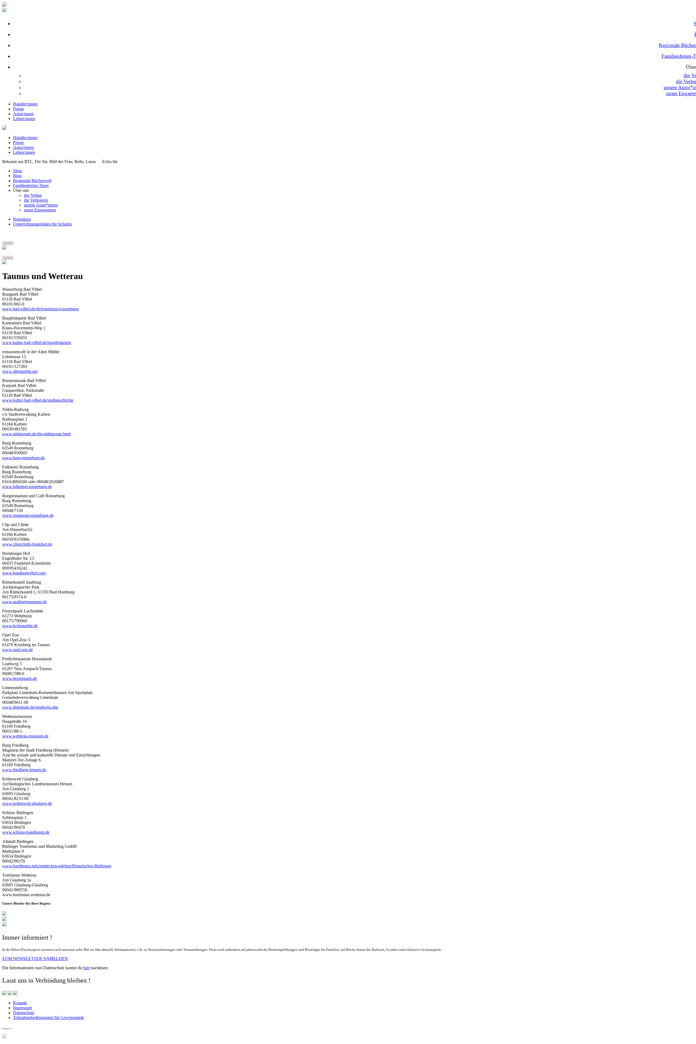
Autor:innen (23, 113)
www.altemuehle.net (20, 371)
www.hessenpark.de (19, 678)
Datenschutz (23, 1012)
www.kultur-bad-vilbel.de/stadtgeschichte (37, 400)
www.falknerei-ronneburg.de (27, 486)
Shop (17, 170)
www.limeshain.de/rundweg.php (30, 707)
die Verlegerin (36, 200)
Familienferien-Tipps (31, 185)
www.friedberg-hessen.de (24, 769)
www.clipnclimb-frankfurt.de (27, 544)
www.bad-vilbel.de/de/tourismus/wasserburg (40, 309)
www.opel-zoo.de (17, 649)
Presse (18, 109)
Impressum (22, 1007)
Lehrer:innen (24, 118)
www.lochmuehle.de (20, 625)
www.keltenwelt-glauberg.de (27, 803)
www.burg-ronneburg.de (23, 457)
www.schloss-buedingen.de (25, 832)
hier (86, 967)
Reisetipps (22, 219)
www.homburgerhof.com (24, 573)
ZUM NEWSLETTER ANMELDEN (35, 958)
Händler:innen (25, 104)
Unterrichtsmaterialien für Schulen (42, 224)
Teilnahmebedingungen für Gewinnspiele (48, 1017)
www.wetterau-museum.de (25, 736)
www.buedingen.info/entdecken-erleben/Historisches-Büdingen (56, 866)
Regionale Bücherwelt (32, 180)
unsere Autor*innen (41, 205)
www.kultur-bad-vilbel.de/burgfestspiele (36, 342)
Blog (17, 175)
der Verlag (33, 195)
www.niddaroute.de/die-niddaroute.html (36, 434)
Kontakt (20, 1003)
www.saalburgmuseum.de (24, 601)
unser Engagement (40, 210)
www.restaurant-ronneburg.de (28, 515)
